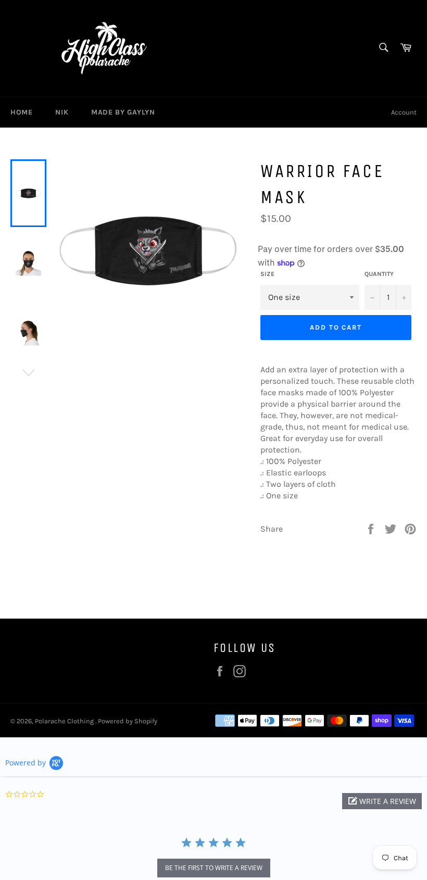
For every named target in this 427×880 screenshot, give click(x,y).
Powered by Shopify (127, 721)
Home (21, 112)
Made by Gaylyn (123, 112)
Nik (61, 112)
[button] (382, 801)
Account (404, 112)
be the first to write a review (213, 867)
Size (267, 274)
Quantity (379, 274)
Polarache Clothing (65, 721)
